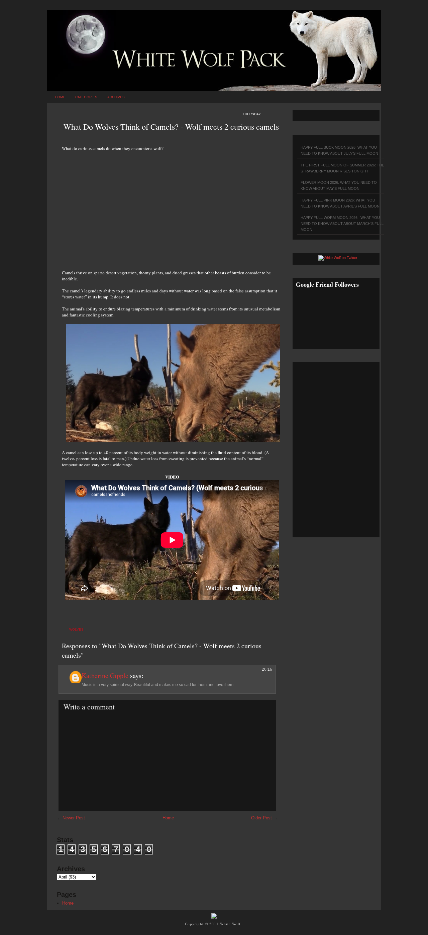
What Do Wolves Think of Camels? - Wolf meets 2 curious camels (171, 126)
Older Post (261, 817)
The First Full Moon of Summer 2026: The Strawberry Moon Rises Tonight (342, 168)
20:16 (267, 669)
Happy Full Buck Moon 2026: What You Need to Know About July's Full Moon (339, 150)
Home (60, 97)
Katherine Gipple (105, 675)
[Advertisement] (172, 207)
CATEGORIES (86, 97)
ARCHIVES (116, 97)
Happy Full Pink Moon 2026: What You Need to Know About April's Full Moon (340, 203)
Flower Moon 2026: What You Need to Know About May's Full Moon (339, 185)
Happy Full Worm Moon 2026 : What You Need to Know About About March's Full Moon (342, 224)
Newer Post (74, 817)
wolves (76, 629)
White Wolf (231, 923)
